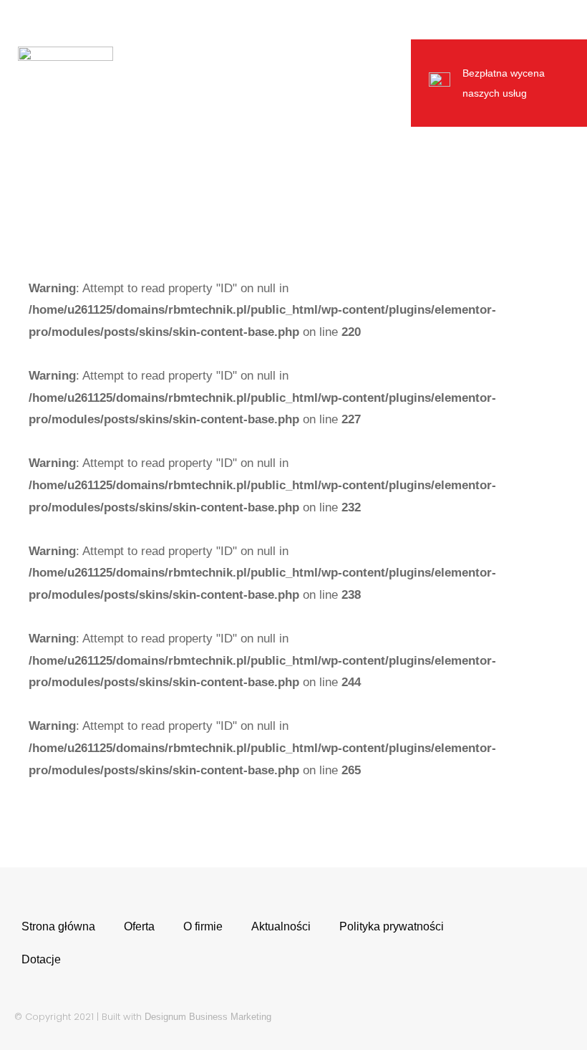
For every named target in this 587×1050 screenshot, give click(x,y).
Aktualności (281, 926)
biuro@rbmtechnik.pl (280, 20)
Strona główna (58, 926)
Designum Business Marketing (208, 1016)
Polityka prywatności (391, 926)
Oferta (139, 926)
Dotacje (41, 959)
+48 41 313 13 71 (138, 20)
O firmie (203, 926)
